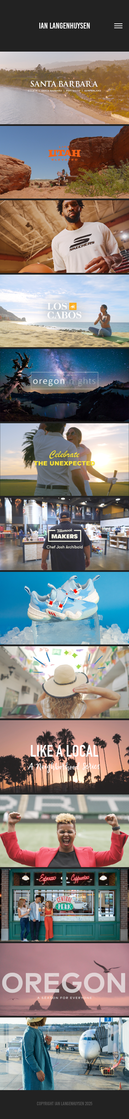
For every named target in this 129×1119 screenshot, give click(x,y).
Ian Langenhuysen (64, 25)
